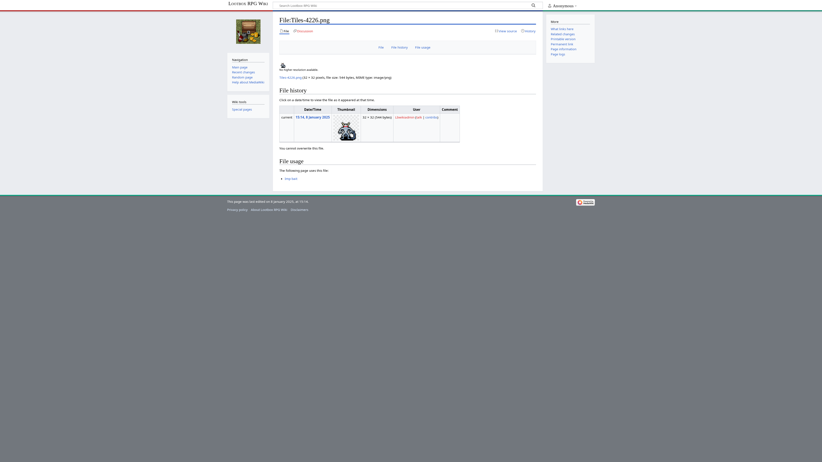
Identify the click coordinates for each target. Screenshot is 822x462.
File (381, 47)
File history (399, 47)
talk (419, 117)
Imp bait (291, 178)
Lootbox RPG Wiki (248, 4)
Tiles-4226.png (290, 77)
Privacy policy (237, 209)
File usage (422, 47)
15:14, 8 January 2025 (313, 117)
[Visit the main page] (248, 31)
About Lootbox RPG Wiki (269, 209)
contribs (431, 117)
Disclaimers (299, 209)
